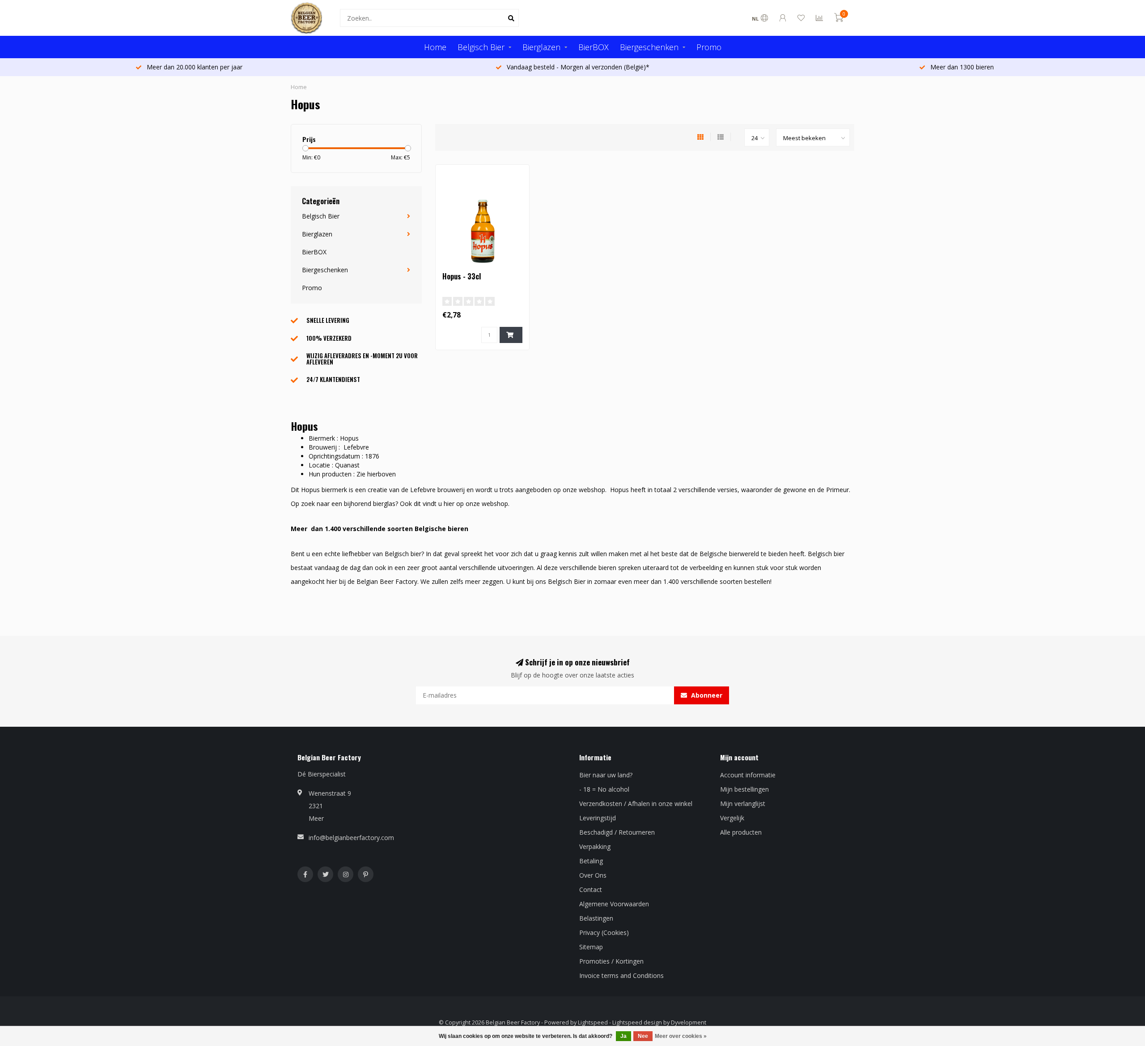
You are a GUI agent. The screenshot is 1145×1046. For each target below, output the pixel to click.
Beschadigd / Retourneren (617, 832)
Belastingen (596, 918)
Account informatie (748, 775)
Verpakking (595, 846)
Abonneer (705, 695)
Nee (643, 1036)
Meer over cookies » (681, 1036)
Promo (708, 47)
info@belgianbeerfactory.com (351, 837)
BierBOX (593, 47)
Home (435, 47)
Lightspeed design (637, 1022)
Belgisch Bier (481, 47)
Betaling (591, 861)
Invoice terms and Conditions (621, 975)
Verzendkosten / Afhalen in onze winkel (635, 803)
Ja (623, 1036)
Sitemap (591, 947)
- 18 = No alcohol (604, 789)
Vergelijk (732, 818)
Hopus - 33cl (461, 276)
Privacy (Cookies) (604, 932)
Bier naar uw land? (605, 775)
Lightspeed (593, 1022)
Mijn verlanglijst (742, 803)
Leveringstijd (597, 818)
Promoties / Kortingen (611, 961)
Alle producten (741, 832)
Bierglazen (541, 47)
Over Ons (592, 875)
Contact (590, 889)
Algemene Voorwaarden (614, 904)
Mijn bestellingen (744, 789)
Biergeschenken (649, 47)
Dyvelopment (688, 1022)
